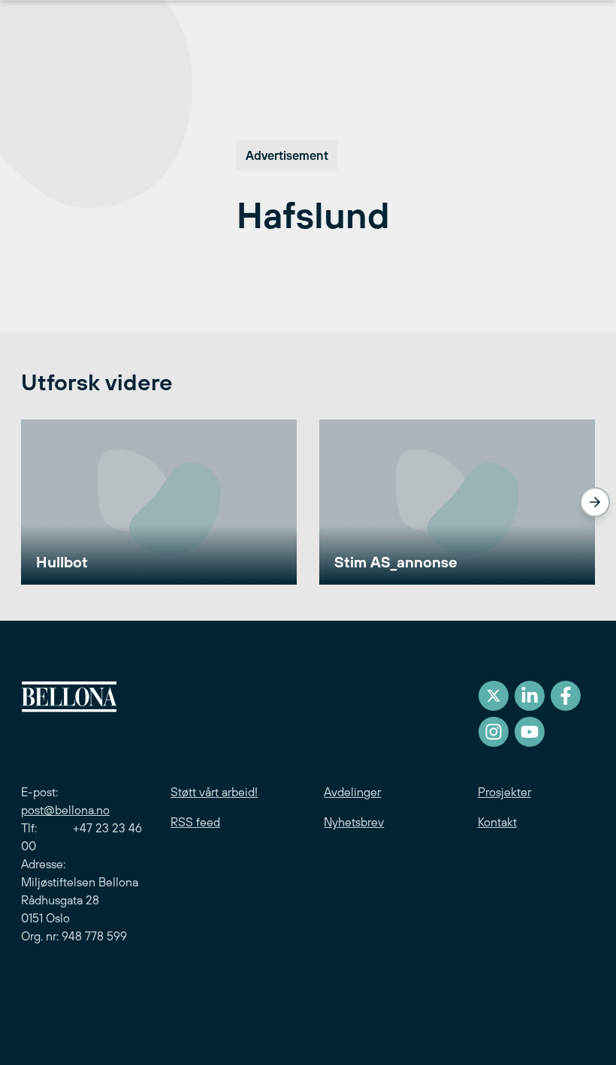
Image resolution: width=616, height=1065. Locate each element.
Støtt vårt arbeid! (214, 792)
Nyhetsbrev (354, 822)
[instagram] (494, 732)
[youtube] (530, 732)
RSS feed (195, 822)
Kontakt (497, 822)
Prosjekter (504, 792)
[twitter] (494, 696)
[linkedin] (530, 696)
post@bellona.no (65, 810)
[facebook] (566, 696)
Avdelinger (352, 792)
